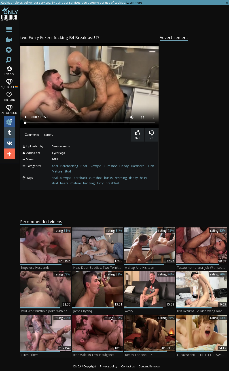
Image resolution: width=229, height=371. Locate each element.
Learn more (134, 2)
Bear (83, 166)
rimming (121, 178)
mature (75, 183)
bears (64, 183)
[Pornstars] (9, 50)
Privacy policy (108, 366)
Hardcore (137, 166)
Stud (67, 171)
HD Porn (9, 99)
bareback (80, 178)
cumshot (95, 178)
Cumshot (110, 166)
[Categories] (9, 30)
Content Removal (149, 366)
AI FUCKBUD (9, 112)
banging (89, 183)
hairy (143, 178)
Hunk (150, 166)
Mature (57, 171)
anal (55, 178)
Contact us (128, 366)
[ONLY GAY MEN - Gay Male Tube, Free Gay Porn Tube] (9, 13)
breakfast (112, 183)
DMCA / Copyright (84, 366)
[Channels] (9, 40)
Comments (32, 134)
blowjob (66, 178)
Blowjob (95, 166)
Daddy (124, 166)
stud (55, 183)
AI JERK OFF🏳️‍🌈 (9, 86)
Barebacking (69, 166)
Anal (55, 166)
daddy (133, 178)
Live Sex (9, 73)
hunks (108, 178)
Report (48, 135)
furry (100, 183)
